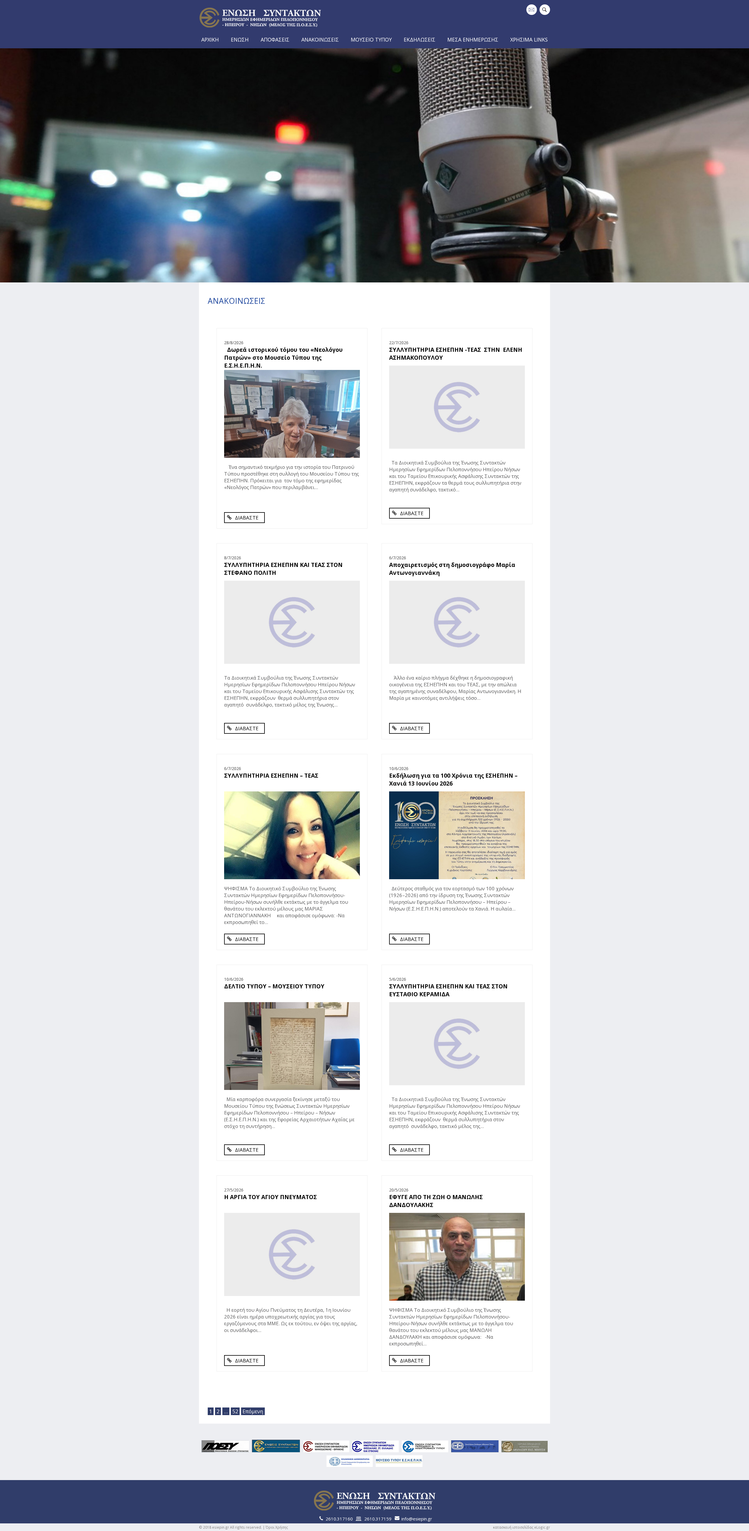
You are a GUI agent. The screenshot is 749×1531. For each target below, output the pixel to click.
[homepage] (260, 29)
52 (235, 1411)
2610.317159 (377, 1519)
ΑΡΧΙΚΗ (210, 39)
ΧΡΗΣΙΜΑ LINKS (529, 39)
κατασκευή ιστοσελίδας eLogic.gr (521, 1527)
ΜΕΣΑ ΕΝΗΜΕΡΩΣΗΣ (472, 39)
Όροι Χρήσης (277, 1527)
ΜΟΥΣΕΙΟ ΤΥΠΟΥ (371, 39)
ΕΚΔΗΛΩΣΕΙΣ (419, 39)
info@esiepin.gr (416, 1519)
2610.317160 (339, 1519)
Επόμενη (253, 1411)
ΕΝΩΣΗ (240, 39)
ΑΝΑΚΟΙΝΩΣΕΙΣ (320, 39)
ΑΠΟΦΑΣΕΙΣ (275, 39)
